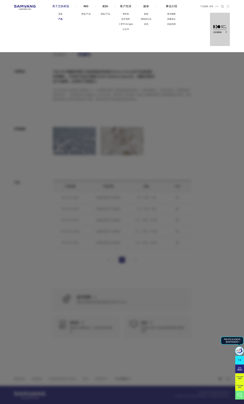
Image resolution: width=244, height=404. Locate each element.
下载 (177, 197)
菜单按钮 (228, 6)
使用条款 (37, 378)
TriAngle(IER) (239, 377)
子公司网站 (121, 378)
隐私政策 (19, 378)
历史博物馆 (239, 369)
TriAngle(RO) (239, 386)
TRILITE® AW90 (70, 197)
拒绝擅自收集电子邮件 (62, 378)
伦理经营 (100, 378)
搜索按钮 (222, 6)
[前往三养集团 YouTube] (220, 378)
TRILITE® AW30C (70, 220)
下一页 (130, 259)
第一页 (108, 259)
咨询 (211, 6)
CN (216, 6)
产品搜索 (204, 6)
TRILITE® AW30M (70, 231)
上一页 (114, 259)
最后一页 (135, 259)
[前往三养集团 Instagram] (228, 378)
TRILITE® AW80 (70, 209)
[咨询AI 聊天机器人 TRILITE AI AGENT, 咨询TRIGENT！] (239, 351)
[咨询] (239, 395)
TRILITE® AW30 (70, 243)
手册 (239, 360)
